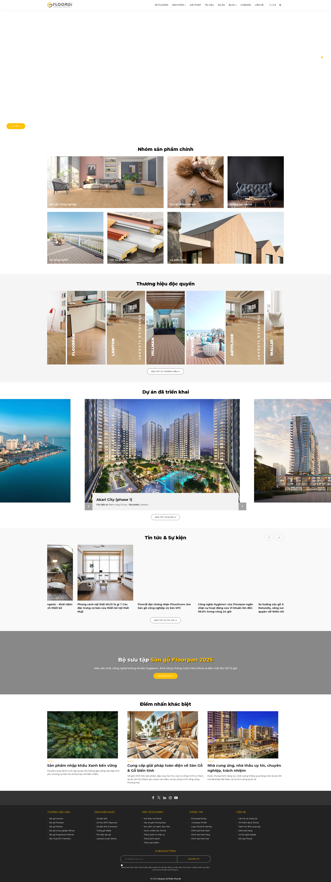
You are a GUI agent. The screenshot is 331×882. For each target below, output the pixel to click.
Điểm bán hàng (245, 830)
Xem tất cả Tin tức (164, 620)
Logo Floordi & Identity (201, 826)
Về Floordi (161, 5)
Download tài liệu (198, 818)
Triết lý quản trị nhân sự (154, 834)
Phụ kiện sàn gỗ (103, 834)
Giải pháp (195, 5)
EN (274, 5)
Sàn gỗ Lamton (56, 818)
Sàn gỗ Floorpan (56, 822)
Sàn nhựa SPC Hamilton (60, 838)
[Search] (280, 5)
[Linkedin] (165, 798)
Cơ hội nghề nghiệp (247, 834)
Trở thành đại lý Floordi (248, 822)
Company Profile (199, 822)
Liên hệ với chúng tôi (247, 818)
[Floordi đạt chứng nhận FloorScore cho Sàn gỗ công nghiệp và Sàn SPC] (165, 572)
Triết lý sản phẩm (151, 843)
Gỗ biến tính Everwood (106, 826)
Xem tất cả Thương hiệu (164, 371)
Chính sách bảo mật (200, 838)
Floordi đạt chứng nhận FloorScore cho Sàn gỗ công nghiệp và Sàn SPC (164, 606)
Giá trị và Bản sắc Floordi (155, 830)
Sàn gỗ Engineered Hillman (61, 834)
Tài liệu (209, 5)
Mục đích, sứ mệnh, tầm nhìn (157, 826)
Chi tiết (14, 126)
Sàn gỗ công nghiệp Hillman (62, 830)
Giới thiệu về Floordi (152, 818)
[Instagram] (171, 798)
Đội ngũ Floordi (245, 838)
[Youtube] (177, 798)
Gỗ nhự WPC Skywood (106, 822)
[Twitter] (160, 798)
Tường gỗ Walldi (103, 830)
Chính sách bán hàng (200, 834)
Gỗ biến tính (101, 818)
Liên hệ (259, 5)
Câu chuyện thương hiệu (155, 822)
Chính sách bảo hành (200, 830)
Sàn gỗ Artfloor (56, 826)
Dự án (221, 5)
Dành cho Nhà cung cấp (249, 826)
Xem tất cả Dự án (164, 517)
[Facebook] (154, 798)
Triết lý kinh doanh (152, 838)
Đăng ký (195, 859)
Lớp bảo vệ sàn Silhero (106, 838)
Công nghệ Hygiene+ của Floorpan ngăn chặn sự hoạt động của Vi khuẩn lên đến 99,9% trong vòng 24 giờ (225, 608)
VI (270, 5)
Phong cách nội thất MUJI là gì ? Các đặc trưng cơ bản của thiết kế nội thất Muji (103, 608)
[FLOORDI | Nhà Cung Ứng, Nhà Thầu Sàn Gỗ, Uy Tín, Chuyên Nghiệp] (60, 5)
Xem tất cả (79, 361)
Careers (246, 5)
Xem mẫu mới (164, 676)
